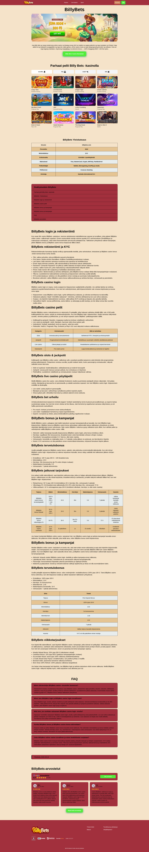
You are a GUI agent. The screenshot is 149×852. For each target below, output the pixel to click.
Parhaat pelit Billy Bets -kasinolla (44, 192)
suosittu (40, 71)
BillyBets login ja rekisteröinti (43, 200)
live (62, 71)
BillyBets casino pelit (40, 203)
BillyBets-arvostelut (40, 219)
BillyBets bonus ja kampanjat (43, 207)
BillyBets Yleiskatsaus (41, 196)
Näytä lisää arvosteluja (74, 810)
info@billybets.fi (107, 829)
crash (84, 71)
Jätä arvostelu (108, 776)
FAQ (35, 215)
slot (106, 71)
